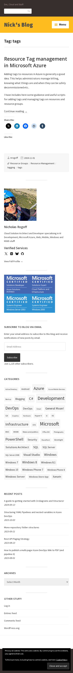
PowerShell (14, 439)
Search (29, 10)
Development (51, 398)
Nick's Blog (18, 24)
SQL (35, 447)
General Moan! (54, 408)
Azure (39, 388)
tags (20, 167)
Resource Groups (19, 163)
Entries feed (10, 613)
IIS (53, 415)
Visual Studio (31, 455)
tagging (11, 167)
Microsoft (49, 424)
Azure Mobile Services (56, 389)
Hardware (27, 416)
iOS (34, 424)
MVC (7, 432)
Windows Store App (39, 476)
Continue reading (15, 111)
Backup (8, 399)
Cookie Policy (61, 659)
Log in (7, 605)
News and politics (30, 432)
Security (32, 439)
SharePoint (45, 440)
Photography (58, 432)
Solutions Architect (17, 447)
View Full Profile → (13, 261)
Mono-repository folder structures (21, 527)
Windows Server (15, 476)
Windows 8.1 (48, 462)
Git (6, 415)
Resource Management (42, 163)
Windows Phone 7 (32, 469)
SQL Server (49, 447)
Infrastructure (16, 424)
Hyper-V (38, 415)
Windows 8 (29, 462)
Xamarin (57, 476)
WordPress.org (12, 628)
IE (47, 416)
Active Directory (11, 389)
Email (39, 409)
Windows (50, 455)
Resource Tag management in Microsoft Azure (35, 62)
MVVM (16, 432)
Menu (62, 24)
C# (31, 398)
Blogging (20, 399)
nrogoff (14, 157)
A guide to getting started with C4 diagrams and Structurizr (34, 500)
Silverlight (58, 440)
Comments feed (12, 620)
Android (25, 389)
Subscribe (12, 357)
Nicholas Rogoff (15, 227)
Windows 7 (11, 462)
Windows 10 (11, 469)
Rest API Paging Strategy (16, 538)
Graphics (15, 416)
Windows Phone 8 (56, 469)
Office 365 (46, 432)
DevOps (12, 408)
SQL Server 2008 (12, 455)
